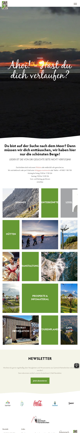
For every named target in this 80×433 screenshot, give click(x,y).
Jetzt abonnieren (40, 380)
